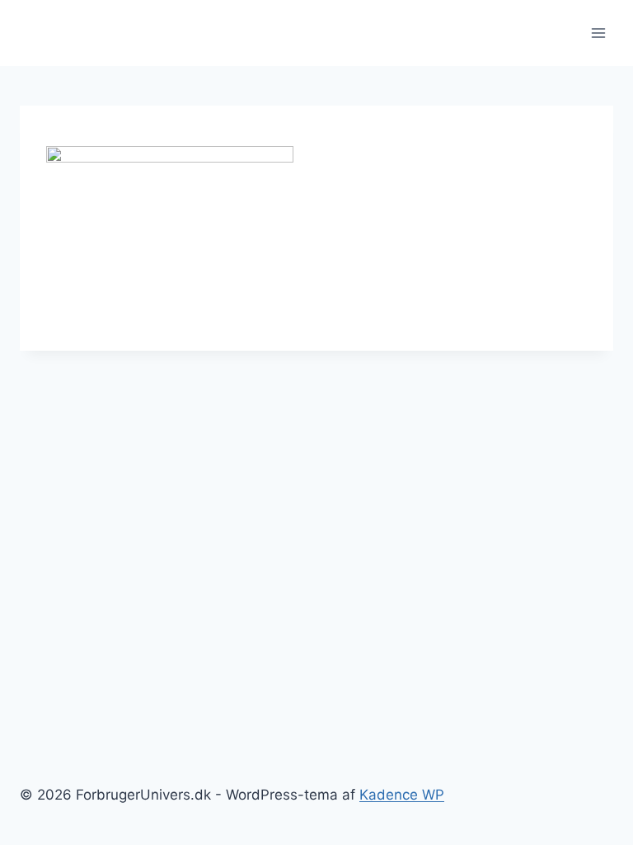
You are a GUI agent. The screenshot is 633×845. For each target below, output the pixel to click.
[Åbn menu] (598, 32)
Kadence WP (401, 794)
